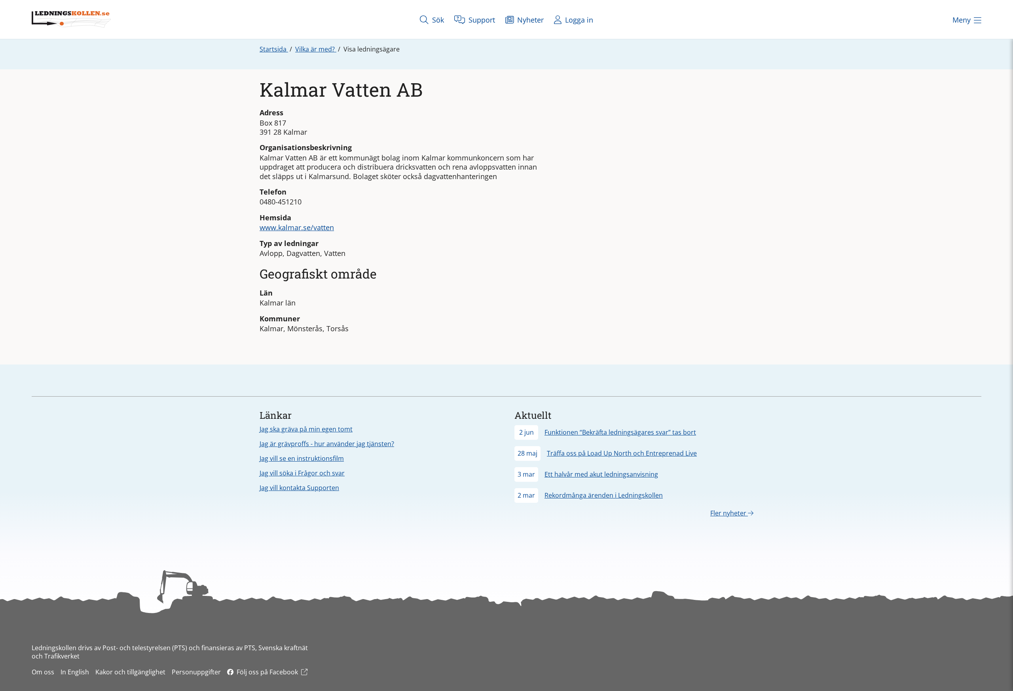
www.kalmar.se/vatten (297, 227)
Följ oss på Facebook (267, 672)
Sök (437, 20)
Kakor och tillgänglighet (130, 672)
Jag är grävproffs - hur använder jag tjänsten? (327, 443)
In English (75, 672)
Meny (961, 20)
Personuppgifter (196, 672)
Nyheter (529, 20)
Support (481, 20)
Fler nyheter (729, 513)
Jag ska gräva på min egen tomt (306, 429)
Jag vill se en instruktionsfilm (302, 458)
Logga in (578, 20)
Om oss (43, 672)
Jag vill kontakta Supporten (299, 487)
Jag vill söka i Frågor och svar (302, 473)
